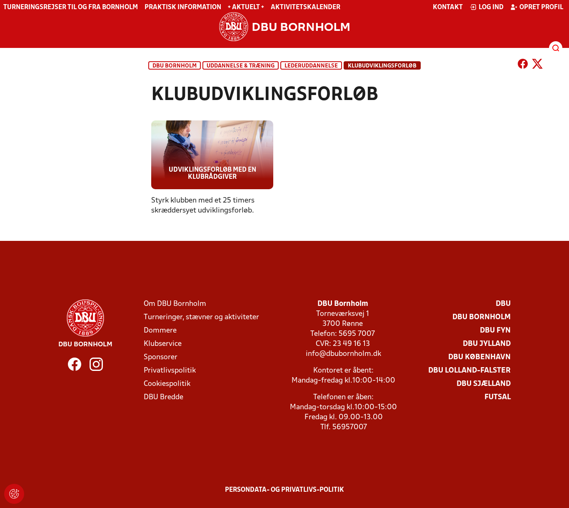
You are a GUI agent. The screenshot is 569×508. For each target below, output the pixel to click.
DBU (503, 304)
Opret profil (541, 7)
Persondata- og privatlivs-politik (284, 490)
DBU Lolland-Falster (469, 370)
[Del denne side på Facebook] (523, 65)
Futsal (497, 397)
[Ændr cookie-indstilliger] (14, 494)
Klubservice (163, 344)
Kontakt (448, 7)
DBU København (479, 357)
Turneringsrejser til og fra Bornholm (70, 7)
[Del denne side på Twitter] (537, 65)
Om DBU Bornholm (175, 304)
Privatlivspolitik (170, 370)
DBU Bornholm (174, 66)
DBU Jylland (487, 344)
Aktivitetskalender (305, 7)
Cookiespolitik (167, 384)
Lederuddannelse (311, 66)
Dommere (160, 330)
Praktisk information (183, 7)
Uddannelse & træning (241, 66)
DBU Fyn (495, 330)
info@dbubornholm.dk (343, 354)
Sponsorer (160, 357)
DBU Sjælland (484, 384)
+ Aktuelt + (246, 7)
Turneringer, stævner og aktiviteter (201, 317)
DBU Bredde (163, 397)
